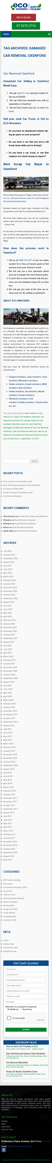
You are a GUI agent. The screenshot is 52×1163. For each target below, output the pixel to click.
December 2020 (10, 667)
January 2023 (9, 584)
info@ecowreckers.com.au (19, 1146)
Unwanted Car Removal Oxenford (26, 435)
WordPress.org (9, 951)
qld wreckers (30, 413)
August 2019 (8, 725)
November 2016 (10, 845)
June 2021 (7, 649)
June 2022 (7, 609)
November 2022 (10, 591)
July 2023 (7, 566)
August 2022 (8, 602)
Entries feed (8, 944)
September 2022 (10, 598)
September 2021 (10, 638)
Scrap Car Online (10, 909)
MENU (6, 34)
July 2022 (7, 606)
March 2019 (8, 743)
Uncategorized (9, 916)
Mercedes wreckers (27, 380)
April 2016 (7, 860)
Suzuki (28, 384)
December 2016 (10, 841)
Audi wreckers (25, 388)
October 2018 (9, 762)
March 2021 (8, 656)
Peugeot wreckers (17, 377)
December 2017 (10, 798)
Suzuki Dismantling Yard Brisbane (33, 516)
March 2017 (8, 831)
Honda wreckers (16, 391)
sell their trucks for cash (29, 198)
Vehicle (4, 1121)
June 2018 (7, 776)
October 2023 (9, 555)
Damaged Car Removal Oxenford (17, 427)
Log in (6, 940)
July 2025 (7, 551)
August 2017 (8, 812)
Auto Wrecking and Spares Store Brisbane (21, 485)
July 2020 (7, 685)
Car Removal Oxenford (18, 73)
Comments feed (10, 947)
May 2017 (7, 823)
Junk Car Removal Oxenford (24, 431)
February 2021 (9, 660)
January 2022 (9, 624)
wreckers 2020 (9, 920)
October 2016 (9, 849)
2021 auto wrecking (11, 880)
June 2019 (7, 733)
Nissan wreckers (26, 395)
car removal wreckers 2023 (15, 887)
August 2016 (8, 856)
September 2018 (10, 765)
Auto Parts (5, 1127)
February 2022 (9, 620)
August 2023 (8, 562)
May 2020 (7, 693)
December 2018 (10, 754)
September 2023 (10, 558)
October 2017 (9, 805)
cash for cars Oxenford (31, 424)
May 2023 (7, 573)
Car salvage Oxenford (29, 420)
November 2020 (10, 671)
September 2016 (10, 852)
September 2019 (10, 722)
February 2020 (9, 704)
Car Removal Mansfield (13, 489)
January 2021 (9, 664)
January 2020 (9, 707)
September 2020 (10, 678)
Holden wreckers (26, 402)
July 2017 (7, 816)
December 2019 (10, 711)
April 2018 (7, 783)
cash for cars (23, 93)
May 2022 (7, 613)
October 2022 (9, 595)
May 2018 (7, 780)
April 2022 (7, 616)
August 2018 (8, 769)
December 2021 (10, 627)
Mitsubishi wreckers (18, 398)
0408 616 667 (25, 260)
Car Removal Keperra (12, 496)
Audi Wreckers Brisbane (25, 520)
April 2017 (7, 827)
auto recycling (9, 341)
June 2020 (7, 689)
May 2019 (7, 736)
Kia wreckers (31, 391)
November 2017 (10, 801)
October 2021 (9, 635)
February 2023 (9, 580)
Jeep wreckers (34, 377)
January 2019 (9, 751)
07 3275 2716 (26, 26)
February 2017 (9, 834)
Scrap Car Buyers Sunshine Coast (18, 492)
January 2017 (9, 838)
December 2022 (10, 587)
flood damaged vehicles (13, 898)
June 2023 (7, 569)
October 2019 (9, 718)
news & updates (10, 902)
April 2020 (7, 696)
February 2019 (9, 747)
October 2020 (9, 675)
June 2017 (7, 820)
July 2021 (7, 645)
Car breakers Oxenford (30, 417)
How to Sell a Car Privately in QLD (17, 481)
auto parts (7, 884)
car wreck (7, 891)
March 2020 (8, 700)
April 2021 (7, 653)
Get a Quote (23, 17)
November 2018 (10, 758)
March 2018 (8, 787)
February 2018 (9, 791)
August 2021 (8, 642)
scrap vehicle (9, 913)
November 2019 (10, 714)
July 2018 (7, 772)
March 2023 (8, 576)
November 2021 (10, 631)
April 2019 (7, 740)
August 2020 (8, 682)
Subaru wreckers (16, 384)
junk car (36, 107)
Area (3, 1124)
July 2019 (7, 729)
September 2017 (10, 809)
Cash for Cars (7, 1129)
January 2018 (9, 794)
